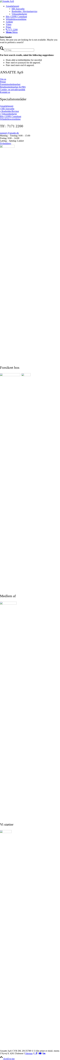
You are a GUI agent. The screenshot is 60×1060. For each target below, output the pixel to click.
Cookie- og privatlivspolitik (12, 89)
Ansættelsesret (6, 106)
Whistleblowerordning (10, 119)
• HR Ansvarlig (7, 108)
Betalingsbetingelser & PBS (13, 87)
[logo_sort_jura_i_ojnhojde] (7, 1)
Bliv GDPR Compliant (10, 116)
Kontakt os (5, 92)
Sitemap (29, 1053)
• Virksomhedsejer (8, 114)
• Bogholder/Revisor (9, 111)
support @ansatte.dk (9, 133)
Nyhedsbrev (5, 143)
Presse (3, 81)
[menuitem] (33, 10)
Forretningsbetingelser (10, 84)
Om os (3, 79)
